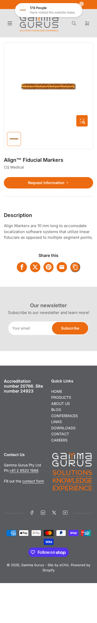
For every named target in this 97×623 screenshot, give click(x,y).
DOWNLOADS (63, 428)
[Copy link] (75, 267)
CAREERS (59, 440)
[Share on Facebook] (22, 267)
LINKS (56, 421)
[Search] (74, 23)
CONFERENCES (64, 416)
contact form (33, 481)
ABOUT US (60, 403)
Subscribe (70, 328)
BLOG (56, 409)
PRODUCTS (61, 397)
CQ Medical (14, 167)
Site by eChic (58, 565)
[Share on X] (35, 267)
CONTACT (60, 434)
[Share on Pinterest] (48, 267)
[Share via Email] (62, 267)
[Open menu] (10, 23)
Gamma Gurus (32, 565)
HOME (56, 391)
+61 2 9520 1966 (24, 470)
